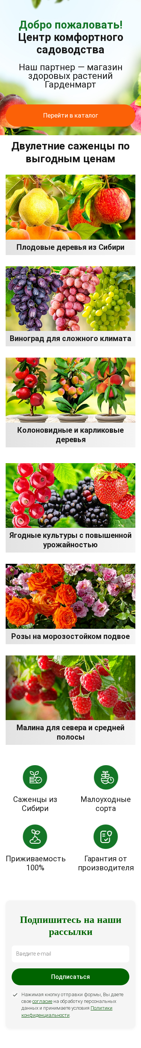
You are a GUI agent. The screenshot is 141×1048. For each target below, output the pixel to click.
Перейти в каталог (70, 115)
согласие (42, 1001)
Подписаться (70, 976)
